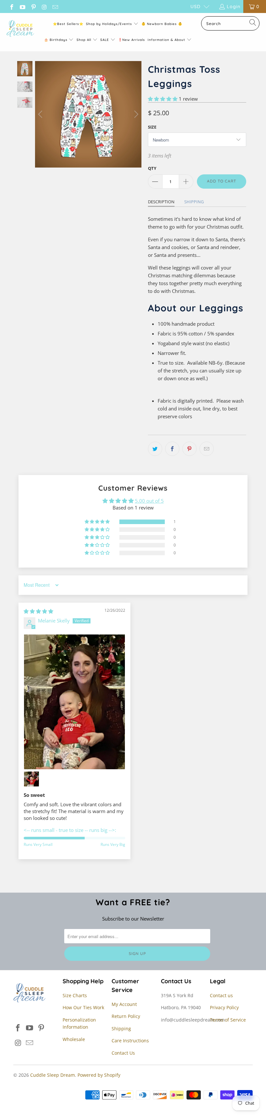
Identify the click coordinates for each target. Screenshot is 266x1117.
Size (152, 127)
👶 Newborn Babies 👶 (161, 24)
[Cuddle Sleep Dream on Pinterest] (33, 6)
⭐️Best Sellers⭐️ (68, 24)
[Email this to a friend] (207, 449)
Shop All (84, 40)
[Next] (135, 114)
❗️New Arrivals (131, 40)
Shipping (194, 202)
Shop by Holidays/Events (109, 24)
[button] (162, 98)
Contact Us (123, 1053)
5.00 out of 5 (149, 500)
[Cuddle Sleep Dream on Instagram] (44, 6)
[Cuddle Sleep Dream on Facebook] (11, 6)
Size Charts (75, 995)
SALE (105, 40)
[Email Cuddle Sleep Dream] (55, 6)
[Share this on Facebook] (172, 449)
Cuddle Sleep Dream (52, 1075)
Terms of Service (228, 1020)
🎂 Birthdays (56, 40)
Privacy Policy (224, 1007)
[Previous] (41, 114)
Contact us (221, 995)
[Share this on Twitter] (155, 449)
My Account (124, 1004)
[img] (38, 611)
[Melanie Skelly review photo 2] (31, 779)
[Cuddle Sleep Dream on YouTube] (22, 6)
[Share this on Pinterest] (189, 449)
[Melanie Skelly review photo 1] (74, 702)
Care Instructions (130, 1040)
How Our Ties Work (83, 1007)
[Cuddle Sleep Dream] (20, 29)
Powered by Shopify (99, 1075)
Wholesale (74, 1039)
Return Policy (126, 1016)
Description (161, 202)
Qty (152, 168)
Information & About (166, 40)
